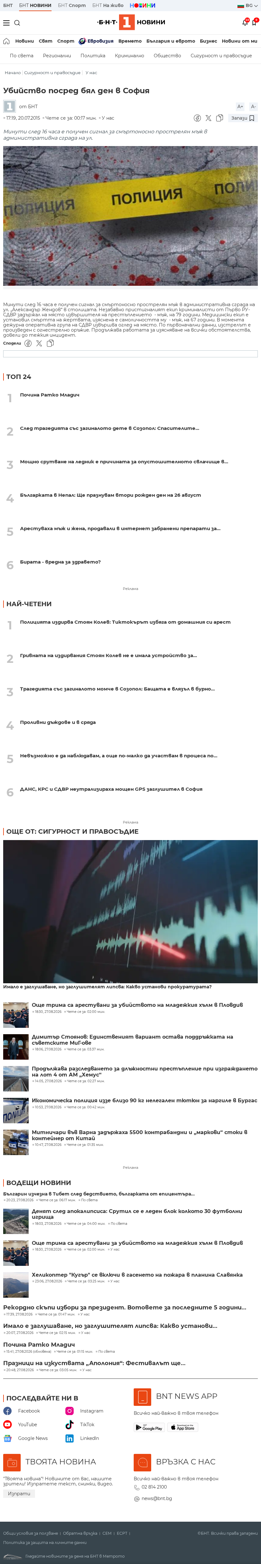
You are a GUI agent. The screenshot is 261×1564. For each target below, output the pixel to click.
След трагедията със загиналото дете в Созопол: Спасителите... (109, 428)
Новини (24, 41)
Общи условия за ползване (30, 1533)
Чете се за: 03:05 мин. (58, 1370)
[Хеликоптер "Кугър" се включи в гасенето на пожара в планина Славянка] (16, 1285)
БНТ (8, 5)
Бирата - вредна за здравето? (60, 562)
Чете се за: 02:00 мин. (86, 1250)
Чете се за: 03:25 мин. (86, 1281)
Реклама (130, 588)
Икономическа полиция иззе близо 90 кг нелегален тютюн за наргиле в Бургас (144, 1101)
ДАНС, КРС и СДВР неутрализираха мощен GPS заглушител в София (111, 789)
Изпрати (19, 1494)
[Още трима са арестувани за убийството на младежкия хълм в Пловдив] (16, 1015)
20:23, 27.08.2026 (19, 1200)
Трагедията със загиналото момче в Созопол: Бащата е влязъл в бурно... (117, 689)
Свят (46, 41)
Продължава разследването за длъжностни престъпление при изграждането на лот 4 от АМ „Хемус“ (144, 1071)
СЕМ (107, 1533)
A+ (240, 106)
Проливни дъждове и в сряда (58, 722)
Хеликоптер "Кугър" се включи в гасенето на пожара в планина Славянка (137, 1275)
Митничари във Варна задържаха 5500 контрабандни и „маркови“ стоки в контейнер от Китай (139, 1135)
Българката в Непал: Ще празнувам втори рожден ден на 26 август (110, 495)
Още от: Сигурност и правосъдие (72, 831)
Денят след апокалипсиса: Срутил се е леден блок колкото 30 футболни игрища (137, 1214)
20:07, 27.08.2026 (19, 1333)
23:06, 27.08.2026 (48, 1281)
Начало (13, 72)
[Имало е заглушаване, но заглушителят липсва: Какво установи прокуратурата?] (130, 912)
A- (253, 106)
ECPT (122, 1533)
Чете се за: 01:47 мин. (56, 1314)
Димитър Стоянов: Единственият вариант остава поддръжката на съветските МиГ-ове (132, 1040)
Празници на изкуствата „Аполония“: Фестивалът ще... (94, 1363)
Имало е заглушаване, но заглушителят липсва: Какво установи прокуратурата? (107, 987)
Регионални (57, 56)
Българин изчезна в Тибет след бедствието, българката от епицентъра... (99, 1194)
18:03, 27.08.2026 (48, 1224)
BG (250, 5)
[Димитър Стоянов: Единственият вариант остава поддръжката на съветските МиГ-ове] (16, 1047)
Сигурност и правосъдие (221, 56)
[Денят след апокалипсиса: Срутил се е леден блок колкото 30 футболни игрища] (16, 1221)
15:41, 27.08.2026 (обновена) (28, 1352)
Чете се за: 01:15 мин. (75, 1352)
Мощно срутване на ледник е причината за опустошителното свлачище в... (124, 462)
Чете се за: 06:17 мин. (57, 1200)
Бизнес (208, 41)
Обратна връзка (80, 1533)
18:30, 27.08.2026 (48, 1250)
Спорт (65, 41)
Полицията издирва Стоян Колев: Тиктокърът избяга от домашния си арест (125, 622)
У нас (91, 72)
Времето (130, 41)
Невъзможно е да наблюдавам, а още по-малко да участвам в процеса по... (118, 756)
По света (21, 56)
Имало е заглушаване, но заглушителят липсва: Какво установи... (110, 1325)
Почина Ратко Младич (50, 395)
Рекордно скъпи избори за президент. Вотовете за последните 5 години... (124, 1307)
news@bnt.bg (157, 1498)
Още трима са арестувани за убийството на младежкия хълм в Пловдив (137, 1005)
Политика (93, 56)
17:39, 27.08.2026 (19, 1314)
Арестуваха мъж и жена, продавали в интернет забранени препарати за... (120, 528)
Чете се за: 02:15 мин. (57, 1333)
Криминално (129, 56)
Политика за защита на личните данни (45, 1542)
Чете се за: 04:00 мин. (86, 1224)
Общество (167, 56)
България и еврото (170, 41)
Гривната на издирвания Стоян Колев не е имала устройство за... (108, 655)
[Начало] (7, 41)
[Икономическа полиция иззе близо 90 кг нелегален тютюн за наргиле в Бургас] (16, 1110)
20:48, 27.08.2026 (20, 1370)
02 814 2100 (154, 1487)
